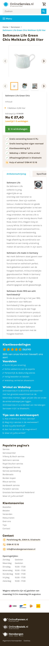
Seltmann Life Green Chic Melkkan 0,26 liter (24, 30)
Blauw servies (9, 481)
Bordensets (8, 474)
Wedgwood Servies (11, 467)
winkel (21, 433)
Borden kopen (9, 478)
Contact (6, 528)
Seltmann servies (11, 460)
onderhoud (14, 418)
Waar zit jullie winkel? (13, 496)
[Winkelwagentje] (44, 4)
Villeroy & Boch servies (13, 456)
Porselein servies (11, 489)
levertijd (20, 426)
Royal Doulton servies (13, 463)
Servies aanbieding (12, 471)
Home (5, 27)
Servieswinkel (9, 453)
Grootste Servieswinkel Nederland (18, 492)
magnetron (30, 429)
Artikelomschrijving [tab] (16, 174)
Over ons (7, 521)
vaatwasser (32, 422)
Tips (5, 525)
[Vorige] (5, 61)
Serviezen (15, 27)
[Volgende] (43, 61)
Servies (6, 449)
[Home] (18, 4)
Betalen (6, 510)
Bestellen (7, 507)
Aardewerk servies (11, 485)
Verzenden (7, 514)
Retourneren (9, 518)
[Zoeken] (43, 11)
